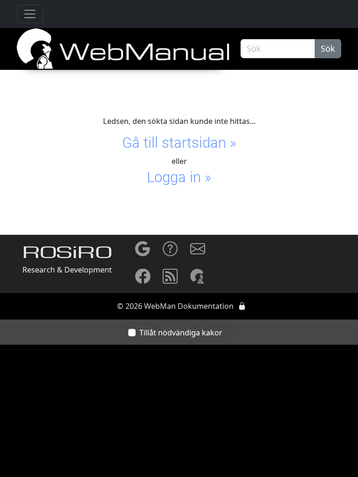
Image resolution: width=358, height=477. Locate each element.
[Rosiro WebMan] (197, 275)
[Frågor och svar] (170, 252)
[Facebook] (142, 279)
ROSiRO (67, 254)
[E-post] (197, 252)
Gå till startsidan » (179, 142)
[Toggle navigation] (30, 14)
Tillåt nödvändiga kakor (180, 332)
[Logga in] (242, 306)
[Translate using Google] (142, 252)
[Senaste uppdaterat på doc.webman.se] (170, 279)
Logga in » (179, 177)
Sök (328, 48)
